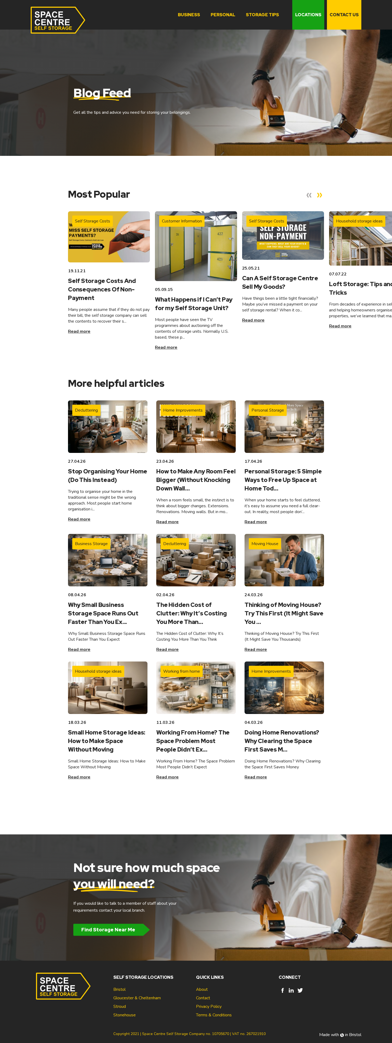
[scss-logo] (58, 20)
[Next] (319, 195)
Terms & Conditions (214, 1015)
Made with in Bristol (340, 1035)
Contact (203, 998)
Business (189, 15)
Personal (223, 15)
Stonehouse (124, 1015)
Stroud (119, 1006)
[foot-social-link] (282, 993)
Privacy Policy (209, 1006)
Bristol (119, 989)
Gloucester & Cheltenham (137, 998)
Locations (308, 15)
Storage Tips (262, 15)
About (202, 989)
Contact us (344, 15)
